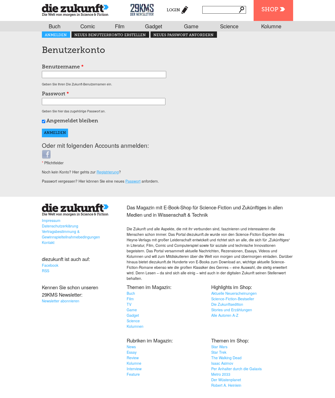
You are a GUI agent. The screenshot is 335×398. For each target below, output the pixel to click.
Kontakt (48, 242)
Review (133, 357)
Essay (132, 352)
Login (173, 10)
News (131, 346)
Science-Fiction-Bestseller (232, 298)
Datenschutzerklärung (60, 225)
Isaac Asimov (222, 363)
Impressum (51, 220)
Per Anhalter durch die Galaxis (236, 368)
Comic (87, 26)
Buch (54, 26)
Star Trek (218, 352)
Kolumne (271, 26)
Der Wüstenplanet (226, 379)
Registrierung (108, 172)
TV (129, 304)
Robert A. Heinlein (226, 385)
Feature (133, 374)
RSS (45, 270)
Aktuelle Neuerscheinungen (234, 293)
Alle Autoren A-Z (224, 315)
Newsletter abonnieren (60, 300)
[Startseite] (75, 9)
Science (229, 26)
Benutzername (63, 67)
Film (120, 26)
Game (191, 26)
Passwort (55, 94)
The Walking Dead (226, 357)
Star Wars (219, 346)
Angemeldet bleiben (72, 121)
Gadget (153, 26)
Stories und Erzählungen (231, 309)
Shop (269, 10)
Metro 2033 (220, 374)
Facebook (50, 265)
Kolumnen (135, 326)
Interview (134, 368)
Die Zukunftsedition (227, 304)
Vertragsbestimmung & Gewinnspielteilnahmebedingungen (71, 234)
